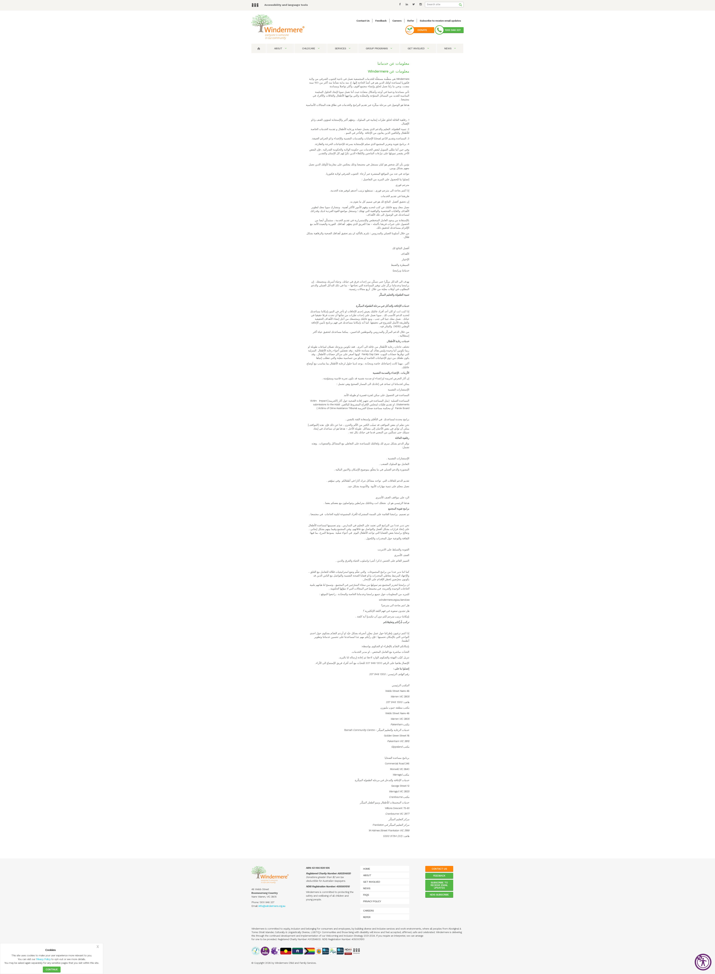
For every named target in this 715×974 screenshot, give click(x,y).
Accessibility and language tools (286, 4)
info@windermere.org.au (272, 905)
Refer (410, 20)
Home (366, 868)
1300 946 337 (453, 29)
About (278, 48)
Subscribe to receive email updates (440, 20)
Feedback (381, 20)
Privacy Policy (43, 959)
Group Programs (377, 48)
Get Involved (416, 48)
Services (341, 48)
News (448, 48)
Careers (396, 20)
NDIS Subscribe (439, 894)
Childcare (309, 48)
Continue (52, 969)
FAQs (366, 894)
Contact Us (362, 20)
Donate (422, 29)
